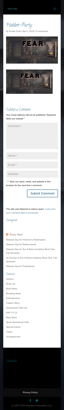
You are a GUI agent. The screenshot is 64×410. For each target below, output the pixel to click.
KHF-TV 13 (11, 312)
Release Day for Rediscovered (21, 244)
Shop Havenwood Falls (17, 322)
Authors (10, 279)
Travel (9, 332)
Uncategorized (13, 336)
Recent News (16, 235)
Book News (11, 288)
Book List (10, 284)
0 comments (42, 31)
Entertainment (13, 298)
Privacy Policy (30, 392)
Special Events (13, 327)
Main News (11, 317)
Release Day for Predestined (20, 266)
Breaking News (13, 293)
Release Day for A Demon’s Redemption (26, 239)
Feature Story (13, 303)
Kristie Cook (15, 31)
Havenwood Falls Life (16, 308)
